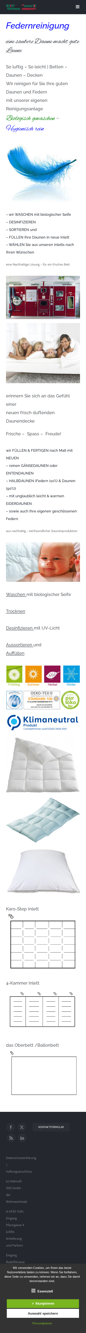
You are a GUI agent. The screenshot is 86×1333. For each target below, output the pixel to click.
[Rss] (11, 1138)
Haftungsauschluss (19, 1171)
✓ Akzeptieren (43, 1303)
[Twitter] (21, 1127)
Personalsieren (42, 1323)
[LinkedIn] (22, 1138)
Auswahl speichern (43, 1313)
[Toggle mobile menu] (78, 7)
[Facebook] (10, 1127)
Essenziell (45, 1291)
